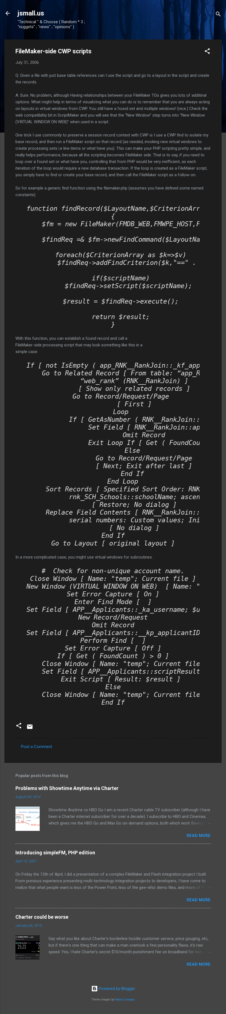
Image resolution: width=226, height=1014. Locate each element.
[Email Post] (29, 728)
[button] (207, 52)
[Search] (218, 15)
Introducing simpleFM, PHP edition (55, 852)
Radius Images (125, 999)
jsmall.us (31, 13)
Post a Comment (36, 746)
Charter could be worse (41, 917)
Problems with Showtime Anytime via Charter (67, 788)
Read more (199, 835)
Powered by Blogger (116, 988)
